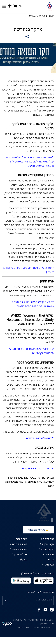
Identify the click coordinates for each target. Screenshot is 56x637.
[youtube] (45, 609)
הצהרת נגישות (23, 627)
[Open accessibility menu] (10, 6)
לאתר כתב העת (45, 157)
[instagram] (52, 609)
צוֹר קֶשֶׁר (23, 559)
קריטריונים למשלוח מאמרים (20, 157)
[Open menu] (4, 6)
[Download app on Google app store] (21, 580)
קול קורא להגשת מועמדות (40, 349)
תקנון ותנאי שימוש (42, 627)
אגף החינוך (48, 539)
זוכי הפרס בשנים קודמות (29, 306)
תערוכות (49, 554)
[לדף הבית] (49, 6)
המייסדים (49, 564)
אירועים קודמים (28, 468)
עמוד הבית (48, 15)
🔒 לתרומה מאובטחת (38, 529)
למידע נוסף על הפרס (42, 302)
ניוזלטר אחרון (20, 554)
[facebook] (39, 609)
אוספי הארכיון (24, 267)
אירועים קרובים (46, 468)
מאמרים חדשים (36, 165)
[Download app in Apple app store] (43, 580)
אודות (51, 559)
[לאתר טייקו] (7, 623)
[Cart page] (15, 6)
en (20, 6)
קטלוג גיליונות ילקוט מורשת (39, 161)
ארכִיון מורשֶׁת (47, 549)
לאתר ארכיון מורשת (43, 267)
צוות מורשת (21, 539)
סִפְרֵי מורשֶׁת (48, 544)
